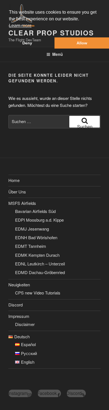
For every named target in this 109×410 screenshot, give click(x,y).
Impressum (18, 316)
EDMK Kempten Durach (37, 255)
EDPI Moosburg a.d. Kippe (39, 220)
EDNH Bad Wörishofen (36, 237)
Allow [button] (82, 43)
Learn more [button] (20, 25)
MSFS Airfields (22, 203)
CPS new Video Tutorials (37, 293)
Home (14, 180)
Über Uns (17, 192)
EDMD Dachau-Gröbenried (40, 272)
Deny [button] (27, 43)
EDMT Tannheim (30, 246)
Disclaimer (25, 324)
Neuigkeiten (19, 284)
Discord (15, 305)
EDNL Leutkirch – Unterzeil (40, 264)
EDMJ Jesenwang (32, 229)
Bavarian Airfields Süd (35, 211)
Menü (57, 54)
